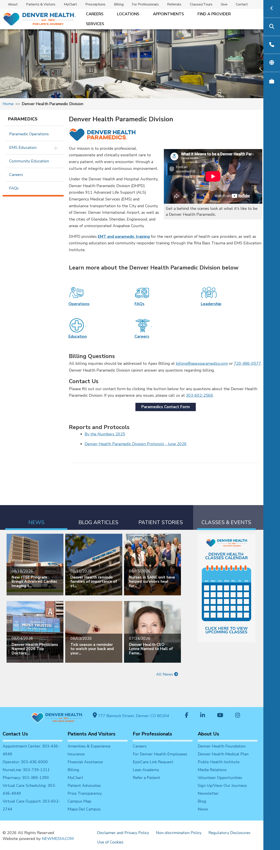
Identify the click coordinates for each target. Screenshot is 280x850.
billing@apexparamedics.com (202, 363)
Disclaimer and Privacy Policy (123, 832)
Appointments (168, 14)
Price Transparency (85, 793)
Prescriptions (95, 4)
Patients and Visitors (92, 734)
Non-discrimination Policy (178, 832)
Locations (128, 14)
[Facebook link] (186, 716)
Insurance (76, 754)
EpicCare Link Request (153, 762)
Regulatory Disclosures (229, 832)
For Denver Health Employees (160, 754)
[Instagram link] (237, 716)
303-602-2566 (199, 395)
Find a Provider (214, 14)
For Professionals (145, 4)
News (203, 809)
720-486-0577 (247, 363)
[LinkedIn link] (202, 716)
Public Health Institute (219, 762)
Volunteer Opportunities (220, 777)
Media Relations (212, 769)
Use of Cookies (110, 842)
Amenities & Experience (89, 746)
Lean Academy (146, 769)
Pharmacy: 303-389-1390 (26, 777)
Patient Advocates (84, 785)
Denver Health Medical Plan (223, 754)
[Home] (39, 19)
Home (8, 103)
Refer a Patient (146, 777)
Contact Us (15, 734)
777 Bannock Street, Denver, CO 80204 (133, 715)
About (13, 4)
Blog (202, 801)
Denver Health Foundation (222, 746)
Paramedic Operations (29, 134)
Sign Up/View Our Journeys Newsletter (222, 789)
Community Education (29, 161)
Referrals (174, 4)
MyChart (70, 4)
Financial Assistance (85, 762)
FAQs (14, 188)
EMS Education (23, 147)
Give (224, 4)
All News (165, 674)
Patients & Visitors (40, 4)
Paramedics (22, 119)
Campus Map (79, 801)
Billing (119, 4)
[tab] (36, 517)
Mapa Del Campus (84, 809)
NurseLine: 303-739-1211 (26, 769)
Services (95, 23)
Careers (94, 14)
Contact (242, 4)
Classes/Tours (201, 4)
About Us (208, 734)
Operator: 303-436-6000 (25, 762)
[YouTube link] (220, 716)
